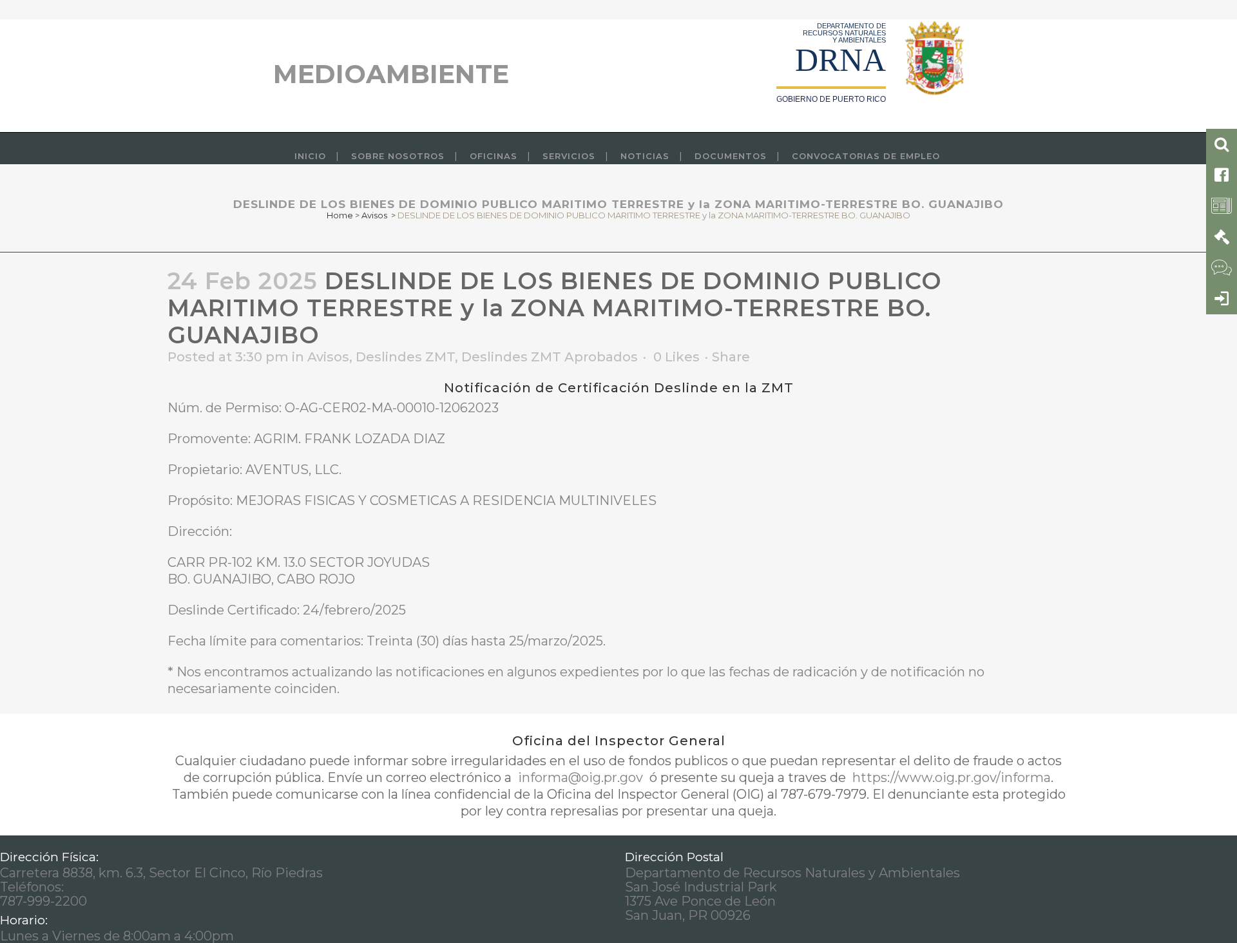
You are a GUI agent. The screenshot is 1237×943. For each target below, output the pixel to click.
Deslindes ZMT (405, 357)
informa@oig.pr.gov (580, 777)
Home (340, 215)
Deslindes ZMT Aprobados (549, 357)
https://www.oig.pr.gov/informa (950, 777)
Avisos (374, 215)
